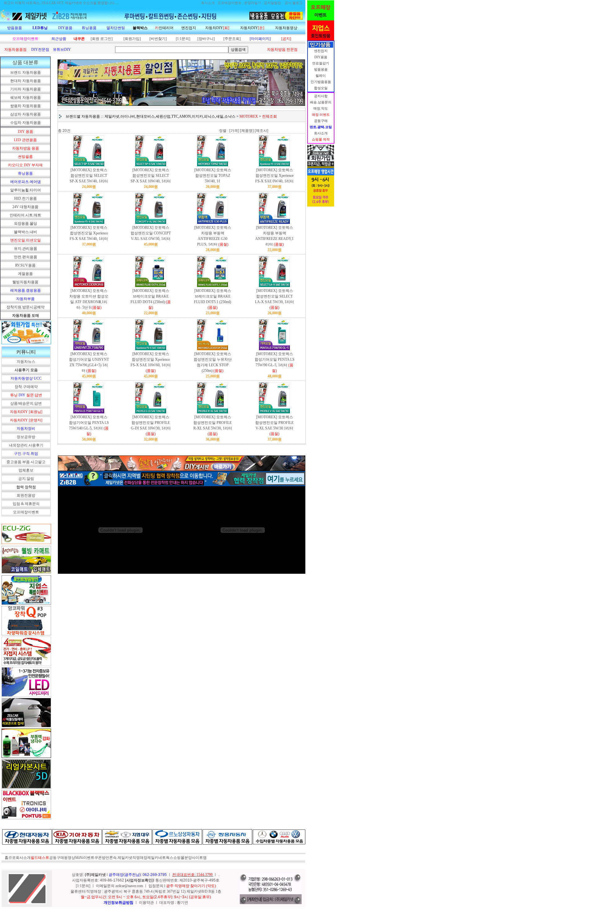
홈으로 (10, 858)
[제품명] (247, 130)
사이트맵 (199, 858)
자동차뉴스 (26, 361)
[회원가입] (132, 39)
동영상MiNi (73, 858)
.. (219, 875)
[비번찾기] (158, 39)
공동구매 (56, 858)
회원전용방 (26, 495)
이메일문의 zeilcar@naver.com (120, 886)
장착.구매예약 (26, 387)
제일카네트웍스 (160, 858)
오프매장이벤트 (26, 512)
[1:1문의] (183, 39)
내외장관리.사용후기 (26, 445)
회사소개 (23, 858)
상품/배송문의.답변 (26, 403)
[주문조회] (232, 39)
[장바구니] (206, 39)
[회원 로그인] (102, 39)
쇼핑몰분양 (182, 858)
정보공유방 (26, 437)
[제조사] (261, 130)
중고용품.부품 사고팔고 (25, 462)
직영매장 (139, 858)
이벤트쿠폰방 (94, 858)
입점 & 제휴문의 (26, 504)
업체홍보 (26, 470)
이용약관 (146, 902)
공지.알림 (26, 479)
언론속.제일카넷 (118, 858)
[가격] (234, 130)
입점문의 (156, 886)
